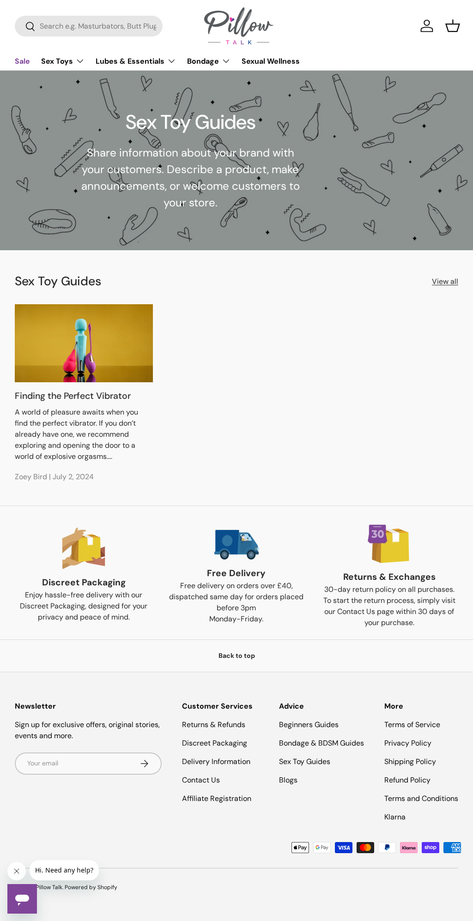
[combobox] (89, 26)
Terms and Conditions (421, 798)
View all (445, 281)
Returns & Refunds (213, 724)
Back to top (236, 655)
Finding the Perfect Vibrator (73, 396)
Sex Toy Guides (304, 761)
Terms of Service (412, 724)
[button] (453, 26)
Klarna (395, 817)
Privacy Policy (407, 743)
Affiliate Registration (216, 798)
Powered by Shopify (91, 887)
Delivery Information (216, 761)
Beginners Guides (309, 724)
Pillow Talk (49, 887)
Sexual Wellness (271, 61)
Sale (22, 61)
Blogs (288, 780)
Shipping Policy (410, 761)
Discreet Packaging (214, 743)
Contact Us (201, 780)
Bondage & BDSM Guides (321, 743)
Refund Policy (407, 780)
